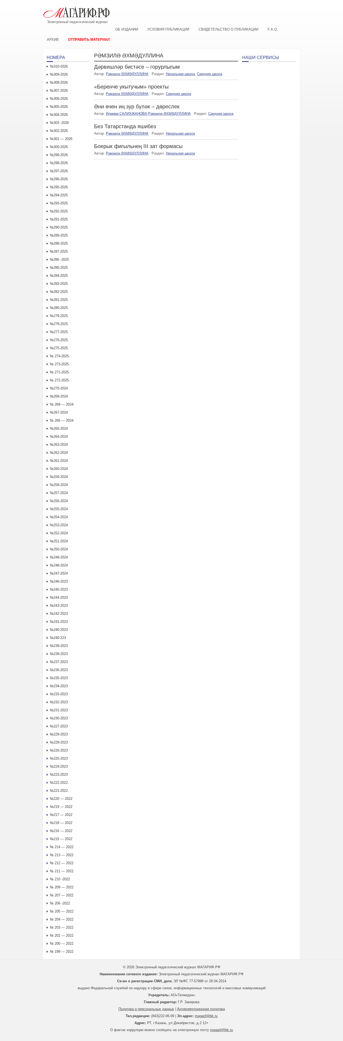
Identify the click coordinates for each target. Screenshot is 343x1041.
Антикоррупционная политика (201, 1009)
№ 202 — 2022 (61, 935)
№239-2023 (59, 646)
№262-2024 (59, 453)
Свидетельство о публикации (228, 29)
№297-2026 (59, 171)
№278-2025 (59, 324)
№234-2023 (59, 686)
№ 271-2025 (59, 372)
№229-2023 (59, 734)
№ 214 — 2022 (61, 847)
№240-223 (58, 638)
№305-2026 (59, 107)
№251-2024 (59, 541)
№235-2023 (59, 678)
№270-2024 (59, 388)
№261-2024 (59, 461)
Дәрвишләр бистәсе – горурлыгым (137, 67)
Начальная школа (180, 74)
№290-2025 (59, 227)
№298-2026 (59, 163)
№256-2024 (59, 501)
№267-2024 (59, 412)
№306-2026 (59, 99)
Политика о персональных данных (146, 1009)
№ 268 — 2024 (61, 404)
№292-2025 (59, 211)
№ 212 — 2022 (61, 863)
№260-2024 (59, 469)
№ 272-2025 (59, 380)
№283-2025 (59, 284)
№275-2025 (59, 348)
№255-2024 (59, 509)
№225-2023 (59, 758)
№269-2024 (59, 396)
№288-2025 (59, 243)
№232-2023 (59, 702)
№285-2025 (59, 268)
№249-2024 (59, 557)
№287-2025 (59, 251)
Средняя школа (209, 74)
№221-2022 (59, 791)
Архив (53, 40)
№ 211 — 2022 (61, 871)
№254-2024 (59, 517)
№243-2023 (59, 606)
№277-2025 (59, 332)
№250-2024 (59, 549)
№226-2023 (59, 750)
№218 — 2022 (61, 823)
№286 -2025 (59, 260)
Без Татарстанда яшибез (125, 126)
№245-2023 (59, 589)
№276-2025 (59, 340)
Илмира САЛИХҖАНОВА (126, 114)
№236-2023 (59, 670)
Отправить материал (89, 40)
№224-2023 (59, 766)
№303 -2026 (59, 123)
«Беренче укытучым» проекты (131, 87)
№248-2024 (59, 565)
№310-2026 (59, 66)
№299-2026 (59, 155)
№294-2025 (59, 195)
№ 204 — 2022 (61, 919)
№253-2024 (59, 525)
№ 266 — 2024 (61, 420)
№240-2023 (59, 630)
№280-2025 (59, 308)
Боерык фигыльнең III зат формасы (138, 146)
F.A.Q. (273, 29)
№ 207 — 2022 (61, 895)
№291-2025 (59, 219)
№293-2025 (59, 203)
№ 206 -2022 (60, 903)
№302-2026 (59, 131)
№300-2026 (59, 147)
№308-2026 (59, 82)
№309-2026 (59, 74)
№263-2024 (59, 445)
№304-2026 (59, 115)
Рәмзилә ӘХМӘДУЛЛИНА (127, 74)
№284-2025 (59, 276)
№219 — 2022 (61, 807)
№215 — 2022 (61, 839)
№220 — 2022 (61, 799)
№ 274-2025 (59, 356)
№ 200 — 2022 (61, 943)
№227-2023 (59, 726)
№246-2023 (59, 581)
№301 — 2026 (61, 139)
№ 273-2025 (59, 364)
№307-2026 (59, 91)
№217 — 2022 (61, 815)
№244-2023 (59, 597)
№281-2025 (59, 300)
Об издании (126, 29)
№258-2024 (59, 485)
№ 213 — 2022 (61, 855)
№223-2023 (59, 775)
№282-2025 (59, 292)
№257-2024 (59, 493)
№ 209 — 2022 (61, 887)
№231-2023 (59, 710)
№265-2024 (59, 428)
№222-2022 (59, 783)
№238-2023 (59, 654)
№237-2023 (59, 662)
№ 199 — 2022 (61, 952)
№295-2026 (59, 187)
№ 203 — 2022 (61, 927)
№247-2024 (59, 573)
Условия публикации (168, 29)
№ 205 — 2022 (61, 911)
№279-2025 (59, 316)
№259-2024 (59, 477)
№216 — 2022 (61, 831)
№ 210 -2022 (60, 879)
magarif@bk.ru (206, 1016)
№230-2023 (59, 718)
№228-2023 (59, 742)
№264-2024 (59, 437)
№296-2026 (59, 179)
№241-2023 (59, 622)
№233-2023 (59, 694)
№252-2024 (59, 533)
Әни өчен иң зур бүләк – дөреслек (137, 106)
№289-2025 (59, 235)
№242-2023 (59, 614)
